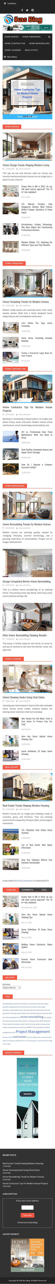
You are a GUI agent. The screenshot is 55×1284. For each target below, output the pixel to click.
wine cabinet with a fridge (44, 1041)
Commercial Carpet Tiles (36, 1004)
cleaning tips (24, 1004)
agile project (9, 1004)
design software (15, 1010)
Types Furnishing (8, 1041)
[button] (23, 116)
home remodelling (32, 1017)
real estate (19, 1037)
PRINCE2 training (32, 1027)
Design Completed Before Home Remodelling (27, 581)
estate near (32, 1010)
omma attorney (22, 1027)
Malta (41, 1021)
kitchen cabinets (23, 1021)
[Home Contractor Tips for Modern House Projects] (27, 388)
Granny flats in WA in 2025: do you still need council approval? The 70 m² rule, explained (36, 189)
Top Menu (11, 3)
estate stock (39, 1010)
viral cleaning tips (31, 1041)
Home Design (11, 37)
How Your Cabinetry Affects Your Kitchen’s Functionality (36, 861)
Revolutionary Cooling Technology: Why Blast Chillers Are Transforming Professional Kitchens (36, 227)
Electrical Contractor (23, 880)
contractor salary (36, 1007)
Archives (6, 984)
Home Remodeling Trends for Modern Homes (27, 524)
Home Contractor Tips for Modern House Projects (27, 93)
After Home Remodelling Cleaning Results (25, 635)
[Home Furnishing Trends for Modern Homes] (27, 283)
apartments (16, 1004)
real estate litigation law (33, 1037)
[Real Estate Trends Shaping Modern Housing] (27, 786)
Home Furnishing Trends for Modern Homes (26, 301)
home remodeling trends (12, 1017)
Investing (11, 1021)
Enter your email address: (27, 1200)
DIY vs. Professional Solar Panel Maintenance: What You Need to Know (36, 435)
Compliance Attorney (15, 1007)
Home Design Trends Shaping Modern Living (26, 165)
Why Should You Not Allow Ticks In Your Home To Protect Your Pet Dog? (36, 721)
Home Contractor (15, 43)
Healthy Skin (26, 1013)
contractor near (25, 1007)
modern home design (13, 1024)
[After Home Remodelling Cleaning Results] (27, 616)
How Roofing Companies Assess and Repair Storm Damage (36, 451)
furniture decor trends (14, 1013)
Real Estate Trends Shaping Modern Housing (26, 805)
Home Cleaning (13, 50)
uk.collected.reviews (19, 1041)
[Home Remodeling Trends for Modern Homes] (27, 505)
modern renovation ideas (10, 1027)
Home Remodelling (39, 43)
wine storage (6, 1044)
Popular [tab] (10, 890)
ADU (4, 1004)
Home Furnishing (31, 37)
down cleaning (24, 1010)
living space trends (34, 1021)
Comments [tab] (27, 890)
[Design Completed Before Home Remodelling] (27, 562)
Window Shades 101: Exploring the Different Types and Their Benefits (36, 243)
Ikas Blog (33, 1222)
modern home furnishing (27, 1024)
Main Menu (12, 56)
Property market (8, 1037)
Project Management (33, 1031)
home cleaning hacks (36, 1013)
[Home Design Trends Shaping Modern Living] (27, 146)
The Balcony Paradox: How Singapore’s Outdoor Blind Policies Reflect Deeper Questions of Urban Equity (36, 208)
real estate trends (46, 1037)
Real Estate (31, 50)
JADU (16, 1021)
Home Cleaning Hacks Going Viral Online (24, 697)
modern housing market (42, 1024)
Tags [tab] (44, 890)
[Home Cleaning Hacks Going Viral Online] (27, 678)
